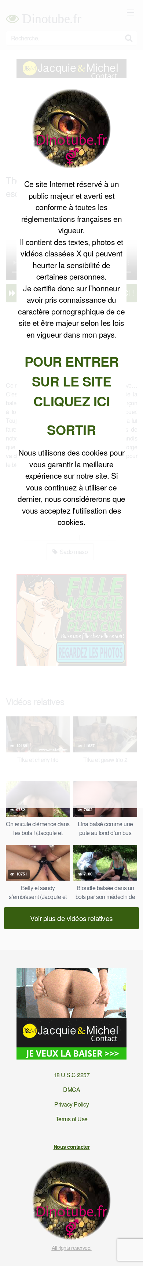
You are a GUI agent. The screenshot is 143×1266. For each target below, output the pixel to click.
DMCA (71, 1089)
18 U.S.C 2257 (72, 1075)
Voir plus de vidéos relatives (71, 918)
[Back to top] (130, 1250)
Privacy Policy (71, 1104)
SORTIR (71, 429)
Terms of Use (72, 1119)
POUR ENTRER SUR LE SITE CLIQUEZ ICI (72, 381)
